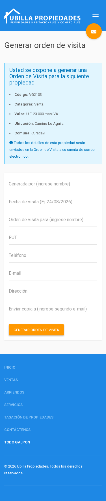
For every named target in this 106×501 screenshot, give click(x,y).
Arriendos (14, 392)
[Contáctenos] (94, 31)
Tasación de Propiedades (28, 417)
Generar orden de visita (36, 330)
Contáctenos (17, 430)
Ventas (11, 380)
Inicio (9, 367)
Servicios (13, 405)
